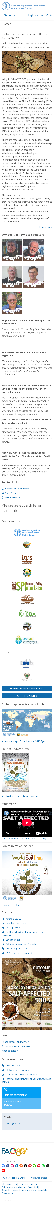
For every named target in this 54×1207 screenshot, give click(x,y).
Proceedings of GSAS (16, 948)
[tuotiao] (30, 1165)
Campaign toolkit (11, 905)
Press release (13, 1065)
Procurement (7, 1193)
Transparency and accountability (34, 1190)
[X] (47, 1165)
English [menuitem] (32, 15)
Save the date (13, 939)
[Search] (50, 15)
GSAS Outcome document (19, 953)
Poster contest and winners (16, 1046)
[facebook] (7, 1165)
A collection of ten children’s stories (20, 796)
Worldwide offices (39, 1178)
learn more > (45, 227)
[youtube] (3, 1170)
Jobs (4, 1184)
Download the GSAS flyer (33, 741)
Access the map (10, 741)
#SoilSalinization (12, 1101)
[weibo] (38, 1165)
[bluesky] (3, 1165)
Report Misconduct (10, 1190)
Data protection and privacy (14, 1187)
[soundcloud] (21, 1165)
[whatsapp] (43, 1165)
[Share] (45, 15)
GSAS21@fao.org (12, 1123)
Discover (8, 15)
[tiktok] (25, 1165)
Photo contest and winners (16, 1041)
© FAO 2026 (6, 1200)
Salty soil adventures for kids (21, 944)
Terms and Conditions (28, 1184)
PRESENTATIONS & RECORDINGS (27, 688)
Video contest (9, 1050)
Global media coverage (17, 1070)
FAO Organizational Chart (13, 1178)
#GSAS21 (9, 1104)
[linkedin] (16, 1165)
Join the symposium (16, 923)
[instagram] (12, 1165)
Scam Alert (33, 1187)
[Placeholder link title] (3, 918)
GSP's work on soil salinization (21, 1074)
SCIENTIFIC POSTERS (27, 695)
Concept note (13, 927)
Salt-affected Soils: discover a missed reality (24, 838)
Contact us (12, 1184)
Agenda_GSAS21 (14, 918)
